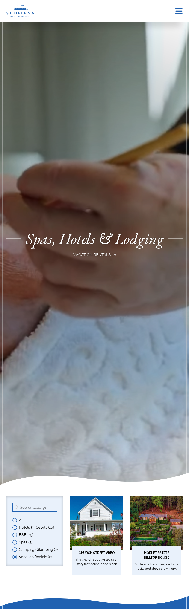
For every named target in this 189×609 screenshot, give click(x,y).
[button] (35, 520)
